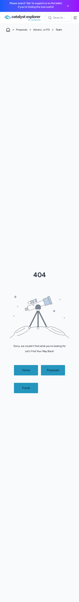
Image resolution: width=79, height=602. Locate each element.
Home (26, 370)
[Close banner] (68, 6)
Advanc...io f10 (41, 29)
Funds (26, 388)
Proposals (21, 29)
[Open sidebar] (75, 18)
